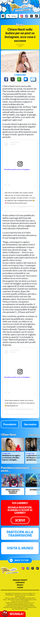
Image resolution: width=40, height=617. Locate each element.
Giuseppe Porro (23, 409)
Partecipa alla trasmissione (20, 533)
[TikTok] (36, 16)
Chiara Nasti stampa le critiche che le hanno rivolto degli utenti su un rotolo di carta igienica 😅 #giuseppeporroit (20, 403)
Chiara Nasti (22, 206)
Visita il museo (20, 548)
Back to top (22, 560)
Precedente (9, 424)
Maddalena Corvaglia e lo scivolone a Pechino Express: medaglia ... (11, 457)
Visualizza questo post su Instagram (17, 169)
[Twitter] (31, 16)
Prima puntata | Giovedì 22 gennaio (13, 491)
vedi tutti (35, 468)
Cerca (14, 16)
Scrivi (20, 520)
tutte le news (33, 434)
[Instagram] (21, 16)
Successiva (30, 424)
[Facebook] (26, 16)
